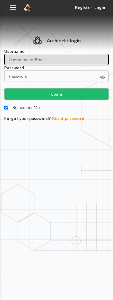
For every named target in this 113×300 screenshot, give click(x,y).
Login (99, 7)
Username (14, 51)
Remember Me (26, 107)
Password (14, 67)
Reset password (68, 118)
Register (83, 7)
